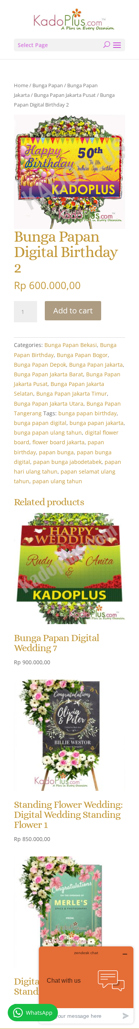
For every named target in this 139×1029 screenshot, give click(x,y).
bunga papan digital (40, 422)
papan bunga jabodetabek (67, 461)
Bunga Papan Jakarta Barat (48, 374)
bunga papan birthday (87, 413)
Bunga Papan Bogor (82, 355)
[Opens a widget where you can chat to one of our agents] (86, 984)
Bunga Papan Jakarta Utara (48, 403)
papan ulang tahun (57, 481)
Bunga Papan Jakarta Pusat (65, 94)
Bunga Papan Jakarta (96, 364)
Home (21, 85)
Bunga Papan (47, 85)
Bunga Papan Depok (40, 364)
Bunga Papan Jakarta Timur (71, 393)
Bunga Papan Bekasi (70, 345)
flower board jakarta (58, 442)
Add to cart (73, 310)
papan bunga (56, 452)
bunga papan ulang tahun (48, 432)
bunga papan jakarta (97, 422)
